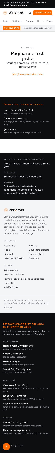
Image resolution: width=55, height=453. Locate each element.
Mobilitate (17, 21)
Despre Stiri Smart (14, 274)
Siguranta (9, 254)
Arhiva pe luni (11, 270)
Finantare (34, 258)
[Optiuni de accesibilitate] (6, 446)
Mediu (40, 21)
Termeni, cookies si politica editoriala (24, 278)
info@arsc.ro (11, 287)
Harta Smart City (43, 13)
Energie (29, 21)
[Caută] (29, 12)
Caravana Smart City (26, 121)
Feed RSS (9, 283)
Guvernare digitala (39, 249)
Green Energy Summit (26, 406)
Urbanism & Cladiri (14, 258)
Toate (5, 21)
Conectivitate (36, 254)
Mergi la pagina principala (27, 74)
